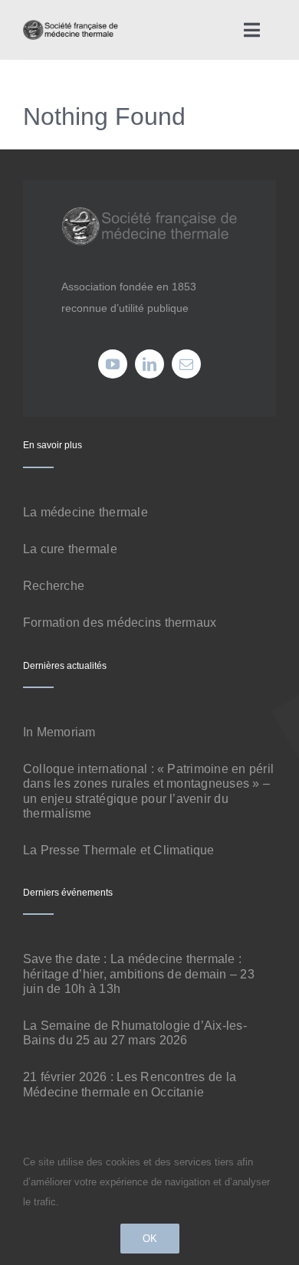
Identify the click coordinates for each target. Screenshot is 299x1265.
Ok (150, 1238)
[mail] (186, 364)
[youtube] (112, 364)
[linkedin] (149, 364)
